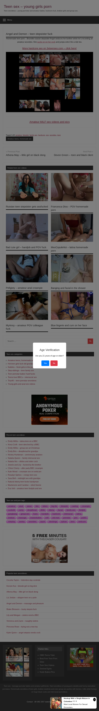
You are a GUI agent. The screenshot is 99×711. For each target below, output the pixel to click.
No (54, 363)
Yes (45, 363)
